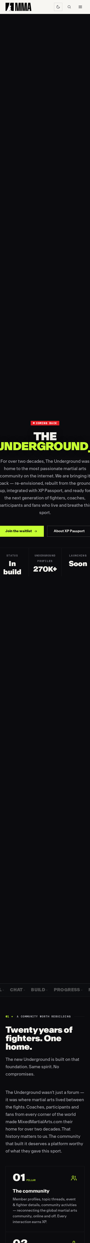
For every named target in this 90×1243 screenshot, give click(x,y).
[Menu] (80, 7)
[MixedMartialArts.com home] (18, 7)
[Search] (69, 7)
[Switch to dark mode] (58, 7)
